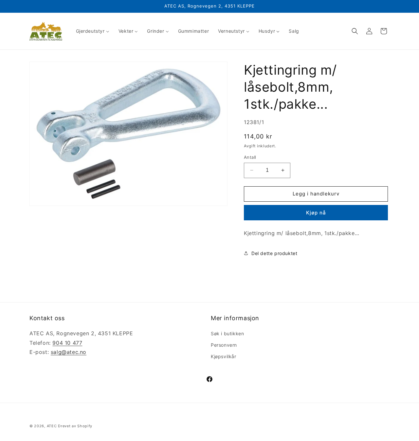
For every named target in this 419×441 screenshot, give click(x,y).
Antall (250, 157)
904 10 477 (67, 342)
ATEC (52, 426)
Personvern (224, 344)
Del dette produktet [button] (274, 253)
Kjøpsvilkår (223, 356)
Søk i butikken (227, 333)
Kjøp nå (316, 213)
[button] (355, 31)
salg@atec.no (68, 352)
